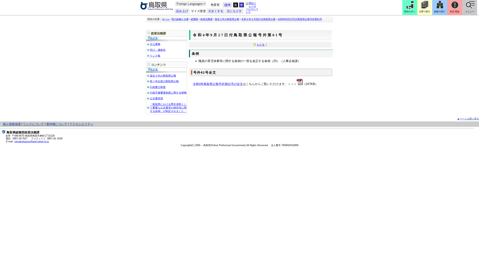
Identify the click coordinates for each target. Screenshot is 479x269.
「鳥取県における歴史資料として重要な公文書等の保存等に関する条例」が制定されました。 (168, 108)
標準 (227, 5)
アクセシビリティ (81, 124)
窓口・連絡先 (158, 49)
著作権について (56, 124)
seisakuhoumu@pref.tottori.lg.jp (31, 141)
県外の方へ (409, 11)
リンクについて (33, 124)
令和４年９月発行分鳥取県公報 (258, 19)
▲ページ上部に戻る (468, 118)
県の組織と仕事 (180, 19)
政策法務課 (206, 19)
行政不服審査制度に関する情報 (168, 92)
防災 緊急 (455, 11)
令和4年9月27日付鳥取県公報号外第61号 (300, 19)
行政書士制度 (158, 87)
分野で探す (424, 11)
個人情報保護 (12, 124)
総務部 (194, 19)
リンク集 (155, 55)
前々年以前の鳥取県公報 (164, 81)
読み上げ (182, 11)
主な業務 (155, 44)
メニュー (469, 11)
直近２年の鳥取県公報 (227, 19)
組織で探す (439, 11)
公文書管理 (156, 98)
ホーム (165, 19)
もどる (154, 38)
